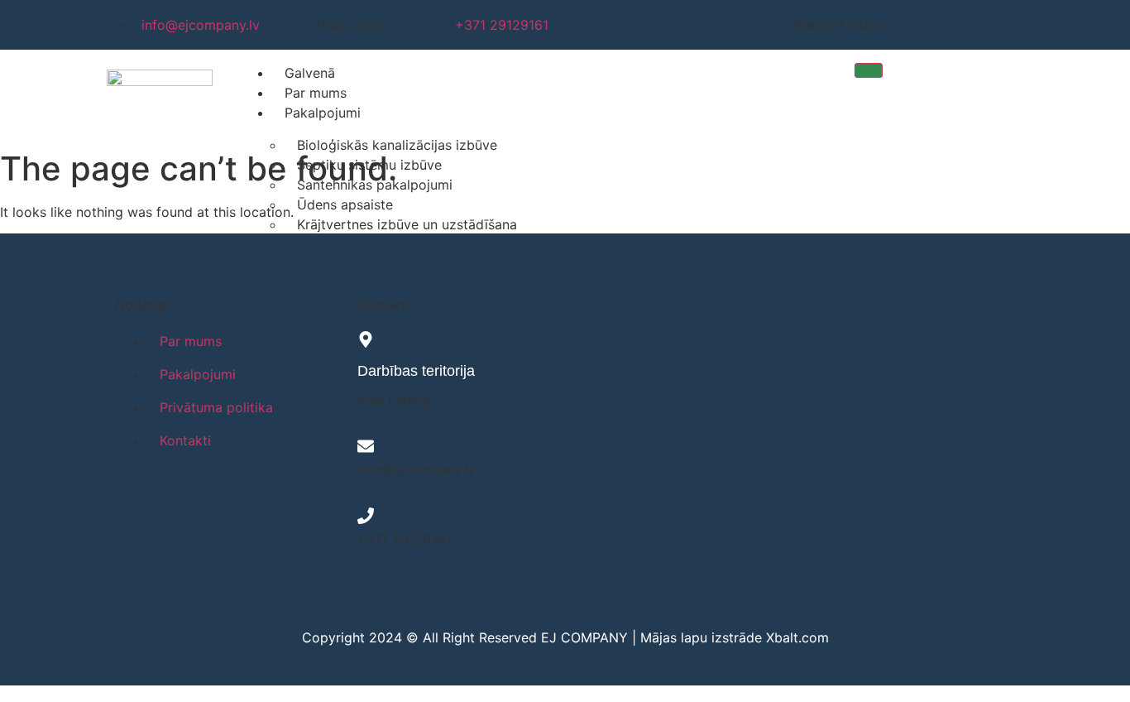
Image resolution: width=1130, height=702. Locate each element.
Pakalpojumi (323, 112)
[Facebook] (907, 24)
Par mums (316, 92)
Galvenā (310, 73)
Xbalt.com (797, 637)
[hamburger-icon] (869, 70)
